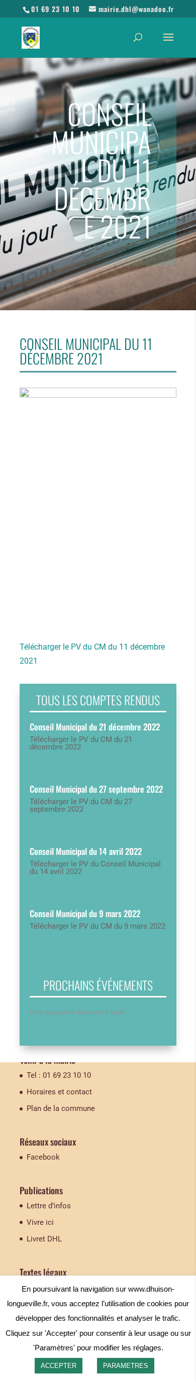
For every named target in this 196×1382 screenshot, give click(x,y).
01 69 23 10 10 (55, 9)
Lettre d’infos (49, 1205)
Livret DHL (44, 1238)
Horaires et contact (59, 1091)
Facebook (43, 1157)
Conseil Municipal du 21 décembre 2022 (95, 726)
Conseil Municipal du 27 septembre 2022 (96, 789)
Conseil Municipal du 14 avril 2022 (86, 851)
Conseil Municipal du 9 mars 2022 (85, 913)
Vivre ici (40, 1222)
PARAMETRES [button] (125, 1365)
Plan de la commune (61, 1108)
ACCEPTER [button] (58, 1365)
